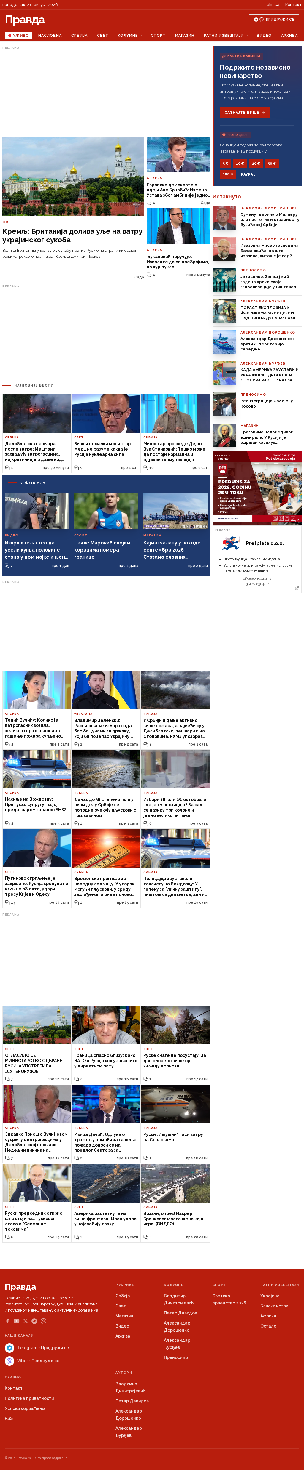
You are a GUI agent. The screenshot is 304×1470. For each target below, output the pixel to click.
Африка (268, 1316)
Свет (102, 35)
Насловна (50, 35)
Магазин (184, 35)
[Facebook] (7, 1321)
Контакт (293, 4)
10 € (240, 163)
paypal (248, 174)
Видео (264, 35)
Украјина (270, 1295)
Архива (289, 35)
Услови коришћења (25, 1408)
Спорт (158, 35)
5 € (225, 163)
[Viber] (43, 1321)
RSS (9, 1418)
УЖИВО (21, 35)
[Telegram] (34, 1321)
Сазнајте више (241, 112)
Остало (268, 1326)
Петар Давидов (180, 1313)
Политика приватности (29, 1398)
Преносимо (176, 1357)
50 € (272, 163)
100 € (228, 174)
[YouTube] (17, 1321)
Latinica (272, 4)
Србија (79, 35)
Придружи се (280, 19)
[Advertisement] (106, 92)
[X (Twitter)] (25, 1321)
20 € (256, 163)
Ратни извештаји (224, 35)
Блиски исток (274, 1306)
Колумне (128, 35)
